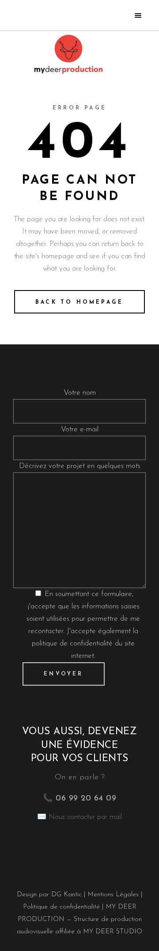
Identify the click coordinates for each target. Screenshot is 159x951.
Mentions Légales (114, 894)
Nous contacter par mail (85, 817)
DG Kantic (66, 894)
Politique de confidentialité (61, 907)
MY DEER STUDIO (112, 931)
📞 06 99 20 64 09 (79, 799)
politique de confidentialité (72, 643)
